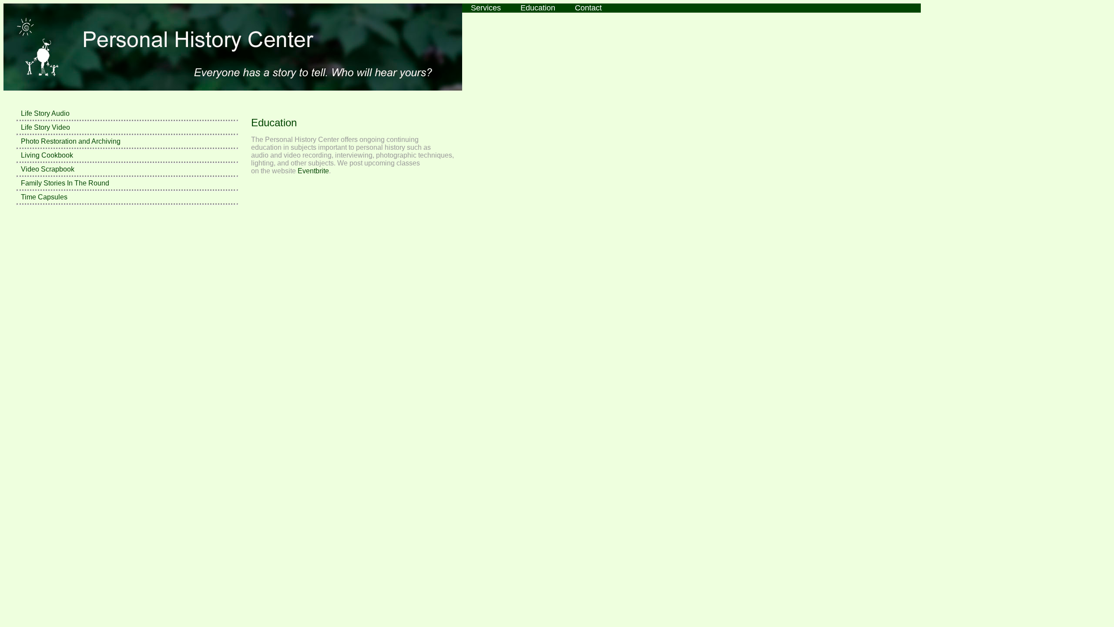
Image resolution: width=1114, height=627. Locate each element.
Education (537, 7)
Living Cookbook (47, 155)
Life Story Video (45, 127)
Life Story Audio (45, 113)
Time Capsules (44, 197)
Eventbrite (313, 171)
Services (486, 7)
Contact (588, 7)
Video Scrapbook (47, 169)
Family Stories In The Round (65, 183)
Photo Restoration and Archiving (71, 141)
